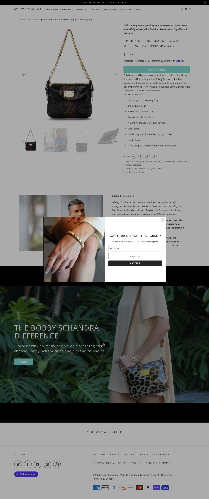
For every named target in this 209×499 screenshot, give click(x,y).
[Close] (163, 220)
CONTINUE (135, 263)
